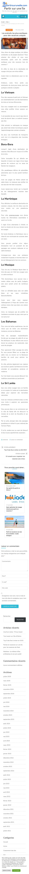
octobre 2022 (7, 766)
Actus (9, 30)
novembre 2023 (8, 711)
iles (4, 855)
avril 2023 (6, 741)
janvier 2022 (7, 805)
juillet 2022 (7, 779)
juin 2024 (6, 702)
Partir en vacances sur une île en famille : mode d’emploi (14, 533)
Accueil (5, 842)
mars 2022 (6, 796)
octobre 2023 (7, 715)
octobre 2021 (7, 818)
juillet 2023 (7, 728)
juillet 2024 (7, 698)
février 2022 (7, 801)
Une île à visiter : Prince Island (12, 632)
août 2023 (6, 724)
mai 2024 (6, 706)
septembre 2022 (8, 771)
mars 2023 (6, 745)
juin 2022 (6, 784)
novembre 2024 (8, 689)
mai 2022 (6, 788)
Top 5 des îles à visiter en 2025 (13, 640)
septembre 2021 (8, 822)
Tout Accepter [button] (16, 870)
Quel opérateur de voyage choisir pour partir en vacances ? (14, 509)
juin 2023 (6, 732)
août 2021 (6, 826)
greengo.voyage (14, 215)
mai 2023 (6, 736)
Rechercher (6, 616)
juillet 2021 (7, 831)
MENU (22, 16)
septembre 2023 (8, 719)
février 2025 (7, 685)
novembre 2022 (8, 762)
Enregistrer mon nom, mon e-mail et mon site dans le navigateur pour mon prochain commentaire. (14, 598)
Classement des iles (9, 850)
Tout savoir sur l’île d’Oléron (12, 636)
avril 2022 (6, 792)
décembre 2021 (8, 809)
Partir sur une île (14, 8)
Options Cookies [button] (6, 870)
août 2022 (6, 775)
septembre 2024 (8, 694)
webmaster (5, 439)
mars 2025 (6, 681)
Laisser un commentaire (17, 439)
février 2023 (7, 749)
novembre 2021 (8, 814)
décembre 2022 (8, 758)
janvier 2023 (7, 754)
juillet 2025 (7, 676)
